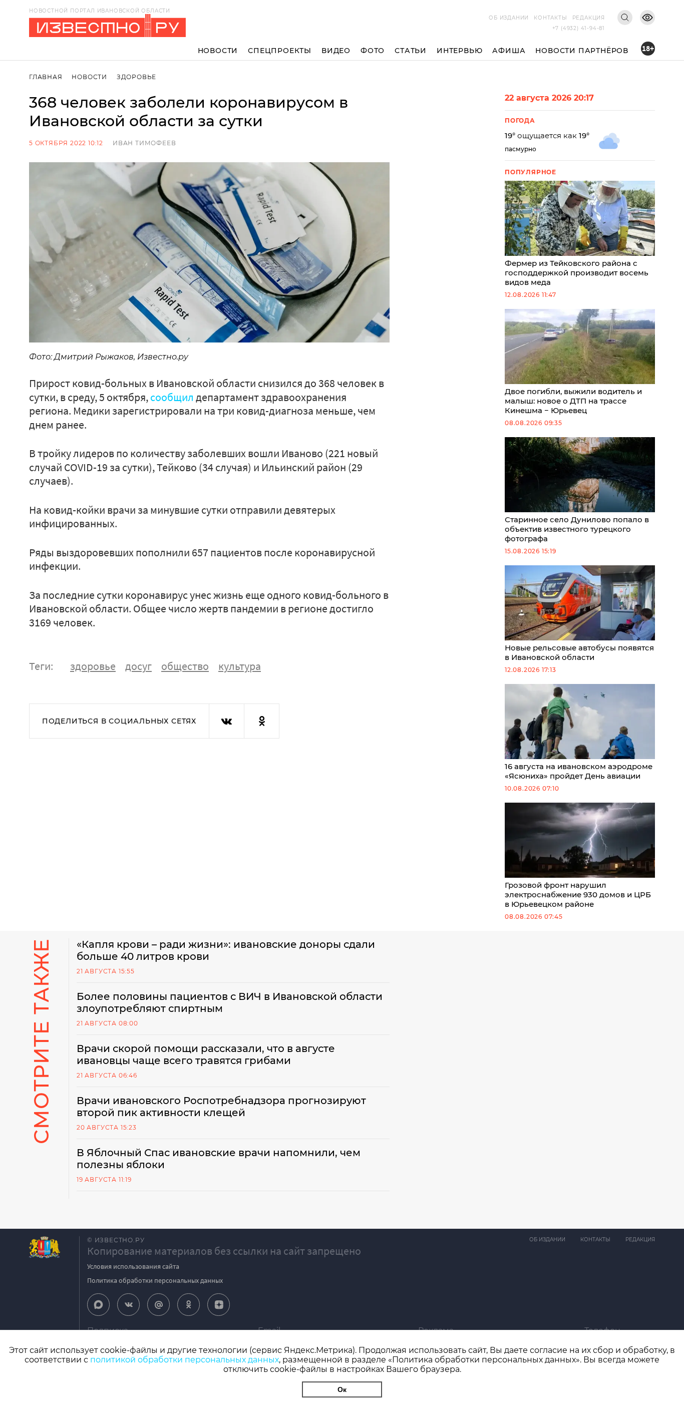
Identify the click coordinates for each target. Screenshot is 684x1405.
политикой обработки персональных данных (184, 1359)
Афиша (508, 50)
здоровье (93, 666)
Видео (336, 50)
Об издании (509, 18)
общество (185, 666)
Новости (218, 50)
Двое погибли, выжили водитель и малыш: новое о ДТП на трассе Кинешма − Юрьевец (573, 401)
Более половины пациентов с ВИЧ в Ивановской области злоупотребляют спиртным (230, 1002)
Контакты (550, 18)
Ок (342, 1389)
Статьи (411, 50)
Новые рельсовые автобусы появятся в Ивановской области (579, 652)
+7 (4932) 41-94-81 (578, 28)
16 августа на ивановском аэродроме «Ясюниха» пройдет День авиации (578, 771)
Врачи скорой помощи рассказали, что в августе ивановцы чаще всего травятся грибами (206, 1054)
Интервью (459, 50)
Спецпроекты (279, 50)
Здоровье (136, 77)
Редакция (588, 18)
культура (239, 666)
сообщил (172, 397)
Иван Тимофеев (144, 143)
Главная (46, 77)
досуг (138, 666)
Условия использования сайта (133, 1266)
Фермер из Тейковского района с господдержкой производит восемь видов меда (576, 272)
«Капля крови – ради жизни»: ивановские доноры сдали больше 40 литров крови (226, 950)
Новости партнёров (581, 50)
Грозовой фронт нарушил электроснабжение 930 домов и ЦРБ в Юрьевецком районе (578, 894)
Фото (373, 50)
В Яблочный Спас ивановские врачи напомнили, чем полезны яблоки (219, 1159)
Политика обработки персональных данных (155, 1280)
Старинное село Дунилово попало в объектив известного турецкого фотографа (577, 529)
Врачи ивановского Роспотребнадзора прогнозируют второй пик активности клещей (221, 1107)
